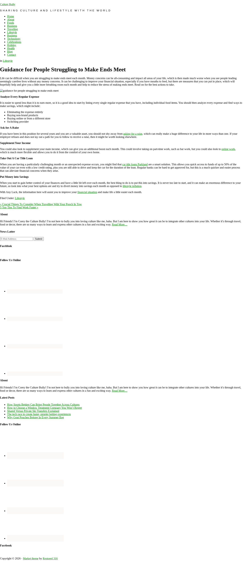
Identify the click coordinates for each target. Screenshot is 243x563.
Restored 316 (50, 558)
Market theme (30, 558)
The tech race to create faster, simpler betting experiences (39, 414)
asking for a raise (132, 133)
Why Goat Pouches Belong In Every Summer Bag (35, 417)
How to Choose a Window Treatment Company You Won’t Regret (44, 407)
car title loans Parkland (135, 164)
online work (228, 149)
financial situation (87, 192)
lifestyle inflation (132, 186)
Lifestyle (8, 60)
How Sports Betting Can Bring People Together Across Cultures (43, 404)
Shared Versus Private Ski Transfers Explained (33, 410)
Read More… (119, 224)
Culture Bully (7, 4)
